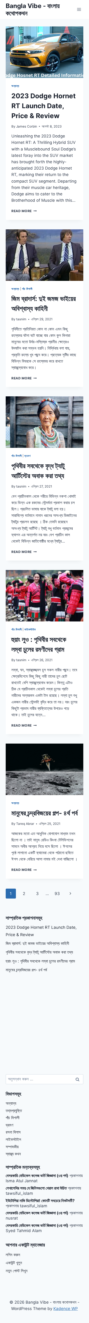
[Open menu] (79, 9)
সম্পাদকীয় (12, 1146)
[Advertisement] (44, 1024)
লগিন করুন (13, 1254)
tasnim (21, 319)
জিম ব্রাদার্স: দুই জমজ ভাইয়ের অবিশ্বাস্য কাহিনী (37, 943)
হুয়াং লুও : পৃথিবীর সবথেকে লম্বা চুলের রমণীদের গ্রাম (40, 961)
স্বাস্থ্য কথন (13, 1154)
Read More (24, 211)
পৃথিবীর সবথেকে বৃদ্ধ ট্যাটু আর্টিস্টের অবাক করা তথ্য (39, 952)
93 (57, 893)
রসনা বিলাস (13, 1132)
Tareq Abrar (25, 824)
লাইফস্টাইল (30, 629)
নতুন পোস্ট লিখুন (17, 1270)
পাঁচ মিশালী (27, 289)
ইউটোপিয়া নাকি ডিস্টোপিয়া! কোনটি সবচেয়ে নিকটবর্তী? (40, 1200)
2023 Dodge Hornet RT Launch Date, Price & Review (43, 106)
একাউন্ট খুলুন (14, 1262)
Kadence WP (65, 1308)
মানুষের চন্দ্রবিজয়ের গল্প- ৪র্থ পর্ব (44, 813)
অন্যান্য (15, 86)
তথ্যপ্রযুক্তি (14, 1110)
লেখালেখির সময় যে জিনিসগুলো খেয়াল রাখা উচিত (36, 1188)
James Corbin (26, 126)
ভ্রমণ (27, 456)
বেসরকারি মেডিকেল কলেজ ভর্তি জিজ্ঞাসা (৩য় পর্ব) (37, 1175)
